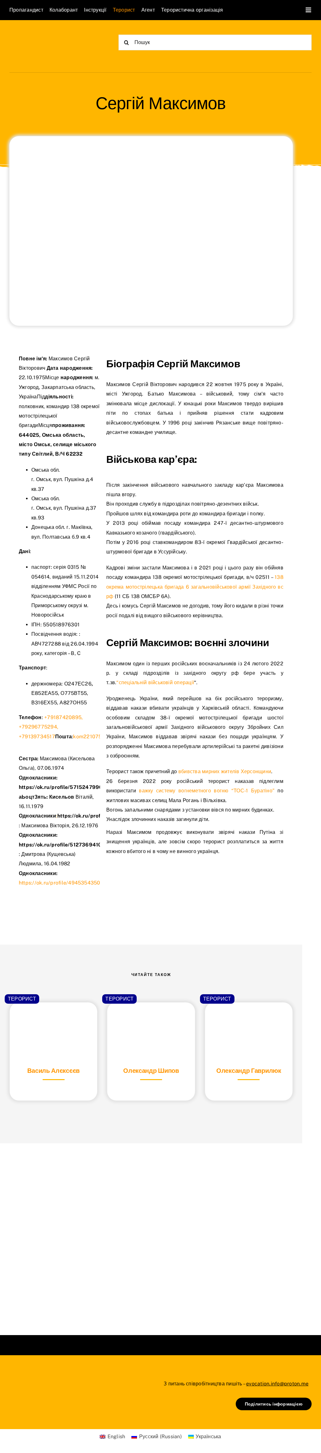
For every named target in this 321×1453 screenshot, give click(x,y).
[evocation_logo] (45, 35)
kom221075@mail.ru (97, 737)
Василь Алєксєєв (53, 1070)
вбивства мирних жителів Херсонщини (224, 771)
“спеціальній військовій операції (155, 682)
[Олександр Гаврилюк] (249, 1018)
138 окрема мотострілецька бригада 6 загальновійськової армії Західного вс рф (194, 586)
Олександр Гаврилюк (248, 1070)
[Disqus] (151, 1231)
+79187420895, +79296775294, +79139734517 (51, 727)
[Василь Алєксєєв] (53, 1018)
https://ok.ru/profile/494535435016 (62, 883)
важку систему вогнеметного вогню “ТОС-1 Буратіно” (207, 791)
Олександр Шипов (151, 1070)
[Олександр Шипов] (151, 1018)
